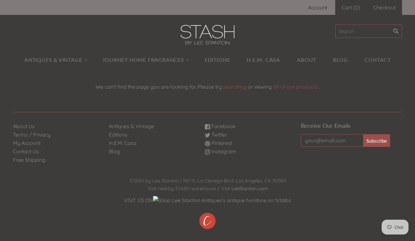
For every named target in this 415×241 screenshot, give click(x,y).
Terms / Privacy (32, 134)
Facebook (223, 126)
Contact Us (26, 151)
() (351, 7)
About (306, 60)
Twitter (218, 134)
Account (317, 7)
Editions (217, 60)
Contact (377, 60)
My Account (27, 143)
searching (234, 86)
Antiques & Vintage (53, 60)
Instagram (223, 151)
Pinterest (221, 143)
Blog (340, 60)
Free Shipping (29, 160)
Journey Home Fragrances (143, 60)
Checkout (384, 7)
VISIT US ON (138, 200)
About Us (24, 126)
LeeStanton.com (249, 188)
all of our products (295, 86)
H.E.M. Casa (263, 60)
